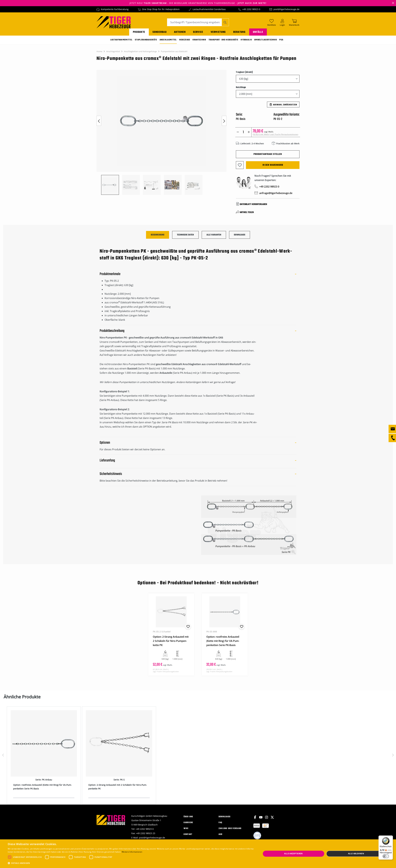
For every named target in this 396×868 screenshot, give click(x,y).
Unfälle (258, 32)
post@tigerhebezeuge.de (286, 9)
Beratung (239, 32)
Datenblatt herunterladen (253, 204)
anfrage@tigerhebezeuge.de (275, 193)
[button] (131, 863)
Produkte (139, 32)
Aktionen (180, 32)
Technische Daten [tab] (185, 235)
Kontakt (188, 834)
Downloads (225, 816)
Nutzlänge (241, 87)
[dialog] (198, 853)
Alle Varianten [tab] (214, 235)
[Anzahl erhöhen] (248, 132)
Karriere (188, 822)
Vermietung (218, 32)
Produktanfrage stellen (268, 154)
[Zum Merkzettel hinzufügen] (239, 165)
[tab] (157, 235)
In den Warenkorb (273, 165)
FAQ (220, 822)
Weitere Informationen (132, 852)
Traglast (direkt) (244, 72)
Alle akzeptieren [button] (293, 853)
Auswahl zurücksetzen (285, 104)
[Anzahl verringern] (237, 132)
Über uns (188, 816)
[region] (163, 132)
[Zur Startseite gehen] (114, 22)
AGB (220, 834)
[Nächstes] (224, 121)
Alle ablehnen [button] (356, 853)
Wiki (186, 828)
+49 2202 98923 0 (251, 9)
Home (99, 51)
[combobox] (194, 22)
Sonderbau (160, 32)
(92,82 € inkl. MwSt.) (275, 134)
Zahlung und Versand (230, 828)
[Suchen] (225, 22)
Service (198, 32)
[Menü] (391, 837)
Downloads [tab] (239, 235)
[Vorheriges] (99, 121)
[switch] (386, 856)
